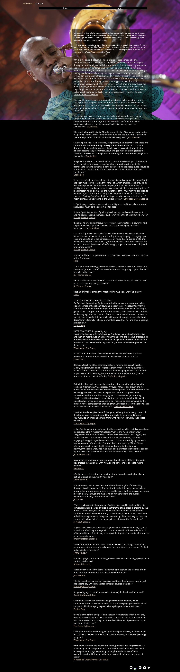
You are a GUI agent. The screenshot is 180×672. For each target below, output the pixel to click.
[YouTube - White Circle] (131, 667)
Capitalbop (94, 228)
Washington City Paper (101, 52)
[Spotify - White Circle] (140, 667)
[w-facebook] (135, 669)
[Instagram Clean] (144, 667)
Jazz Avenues (134, 137)
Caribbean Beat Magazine (86, 94)
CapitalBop (92, 126)
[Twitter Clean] (149, 667)
